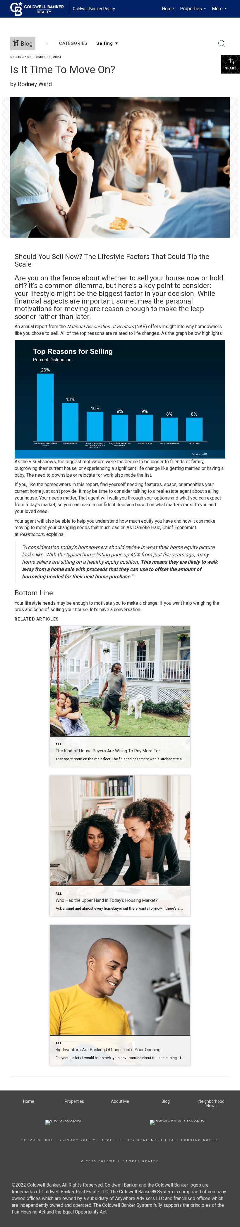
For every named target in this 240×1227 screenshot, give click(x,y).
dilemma (89, 286)
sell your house (161, 278)
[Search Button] (222, 44)
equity (147, 521)
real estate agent (174, 491)
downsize (62, 475)
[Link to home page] (40, 9)
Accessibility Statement (132, 1140)
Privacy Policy (77, 1140)
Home (168, 8)
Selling (17, 57)
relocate (86, 475)
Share (230, 68)
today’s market (40, 504)
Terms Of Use (37, 1140)
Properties (194, 12)
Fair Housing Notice (194, 1140)
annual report (34, 326)
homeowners (57, 484)
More (220, 12)
